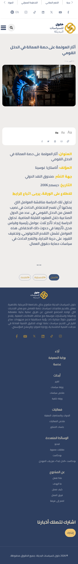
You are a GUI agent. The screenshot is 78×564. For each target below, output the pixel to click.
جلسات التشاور (57, 427)
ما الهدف (57, 483)
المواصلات (8, 2)
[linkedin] (55, 141)
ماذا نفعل (57, 478)
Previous (5, 2)
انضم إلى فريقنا (57, 501)
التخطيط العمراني (29, 2)
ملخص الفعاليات (57, 421)
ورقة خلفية (57, 398)
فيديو (57, 444)
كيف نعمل (57, 489)
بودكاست (57, 455)
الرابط (17, 193)
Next (73, 2)
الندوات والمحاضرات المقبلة (57, 415)
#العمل (54, 277)
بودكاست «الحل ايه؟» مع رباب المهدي (57, 461)
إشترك (70, 532)
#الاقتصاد (24, 277)
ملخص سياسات (57, 393)
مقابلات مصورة (57, 449)
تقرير (57, 381)
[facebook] (42, 141)
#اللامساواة (39, 277)
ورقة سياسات (57, 387)
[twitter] (48, 141)
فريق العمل (57, 495)
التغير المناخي (52, 2)
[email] (61, 141)
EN (17, 12)
